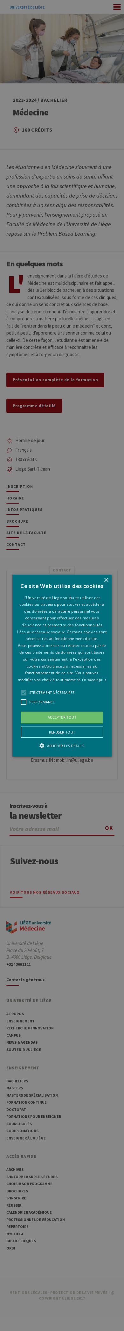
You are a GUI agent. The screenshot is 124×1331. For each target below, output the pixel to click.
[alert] (62, 665)
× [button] (106, 579)
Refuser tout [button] (62, 732)
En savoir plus (94, 679)
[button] (62, 665)
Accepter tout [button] (62, 717)
